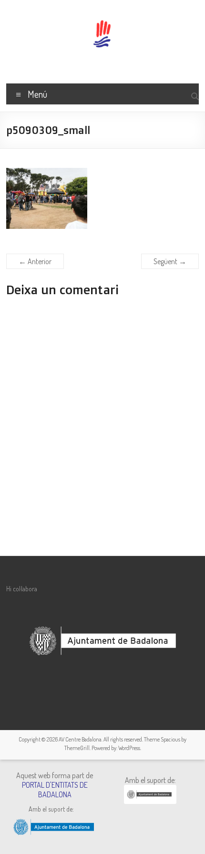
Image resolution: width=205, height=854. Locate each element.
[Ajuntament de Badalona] (150, 801)
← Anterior (35, 261)
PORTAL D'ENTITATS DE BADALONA (55, 789)
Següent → (170, 261)
